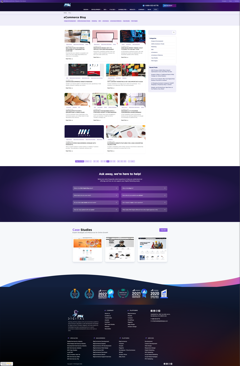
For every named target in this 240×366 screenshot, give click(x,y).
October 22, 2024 (125, 46)
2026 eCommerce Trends (157, 43)
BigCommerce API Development (102, 345)
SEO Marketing (149, 352)
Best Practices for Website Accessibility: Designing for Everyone (75, 50)
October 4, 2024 (110, 141)
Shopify (121, 345)
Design (86, 9)
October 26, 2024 (69, 46)
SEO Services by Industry (74, 348)
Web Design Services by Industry (76, 343)
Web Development (136, 44)
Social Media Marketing (151, 354)
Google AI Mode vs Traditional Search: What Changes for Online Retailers (162, 75)
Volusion (121, 343)
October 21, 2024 (69, 80)
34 (111, 161)
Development (95, 9)
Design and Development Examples (115, 107)
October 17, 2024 (111, 80)
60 (125, 161)
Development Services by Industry (76, 345)
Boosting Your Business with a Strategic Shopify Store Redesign (105, 111)
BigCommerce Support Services (102, 356)
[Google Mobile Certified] (106, 295)
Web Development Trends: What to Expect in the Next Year (132, 49)
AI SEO (113, 9)
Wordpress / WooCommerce (127, 350)
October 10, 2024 (125, 109)
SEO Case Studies (72, 350)
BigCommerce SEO (100, 139)
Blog (149, 9)
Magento (121, 348)
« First (86, 161)
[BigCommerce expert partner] (74, 293)
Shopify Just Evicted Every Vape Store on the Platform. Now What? (162, 88)
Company (224, 1)
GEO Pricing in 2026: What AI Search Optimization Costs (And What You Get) (161, 71)
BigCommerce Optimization (134, 107)
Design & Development (157, 41)
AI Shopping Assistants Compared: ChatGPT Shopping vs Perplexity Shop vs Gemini (162, 84)
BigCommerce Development (101, 341)
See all (163, 230)
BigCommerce (69, 44)
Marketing (74, 107)
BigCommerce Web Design (79, 44)
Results (132, 9)
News (230, 1)
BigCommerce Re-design (90, 139)
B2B (95, 107)
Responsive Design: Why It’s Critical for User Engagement (104, 49)
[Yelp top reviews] (140, 294)
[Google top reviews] (123, 293)
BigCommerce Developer (100, 352)
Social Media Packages (151, 356)
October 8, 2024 (69, 141)
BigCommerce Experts (99, 343)
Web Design (148, 345)
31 (101, 161)
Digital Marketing (149, 350)
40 (118, 161)
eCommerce (128, 44)
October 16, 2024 (69, 109)
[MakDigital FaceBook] (152, 311)
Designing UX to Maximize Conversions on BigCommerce (131, 111)
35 (114, 161)
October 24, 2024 (97, 46)
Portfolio (237, 1)
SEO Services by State (73, 356)
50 (121, 161)
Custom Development (151, 343)
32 (104, 161)
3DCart (121, 352)
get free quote (168, 5)
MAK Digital (154, 60)
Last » (132, 161)
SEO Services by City (73, 358)
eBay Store (122, 356)
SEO (105, 9)
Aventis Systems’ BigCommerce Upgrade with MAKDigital (81, 144)
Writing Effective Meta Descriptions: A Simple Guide (75, 111)
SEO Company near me (73, 354)
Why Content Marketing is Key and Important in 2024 (125, 81)
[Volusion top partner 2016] (160, 295)
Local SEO (70, 352)
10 (94, 161)
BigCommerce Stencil (99, 354)
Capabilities (122, 9)
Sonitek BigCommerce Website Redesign (79, 81)
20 (97, 161)
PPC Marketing (149, 358)
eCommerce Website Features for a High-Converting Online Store (125, 144)
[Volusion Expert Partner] (89, 293)
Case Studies (100, 107)
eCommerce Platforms (157, 55)
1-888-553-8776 (151, 5)
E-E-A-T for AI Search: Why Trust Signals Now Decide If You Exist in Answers (163, 79)
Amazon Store (123, 354)
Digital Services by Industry (74, 341)
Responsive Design (150, 348)
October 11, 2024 (97, 109)
